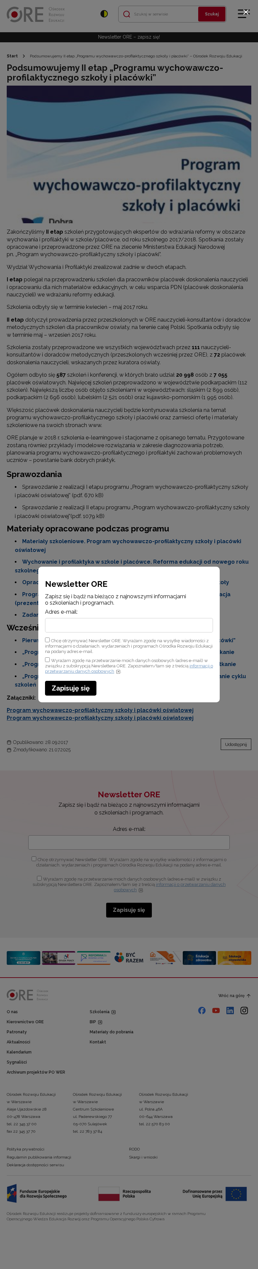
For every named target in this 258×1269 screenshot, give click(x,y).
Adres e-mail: (61, 612)
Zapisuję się (71, 688)
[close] (246, 12)
